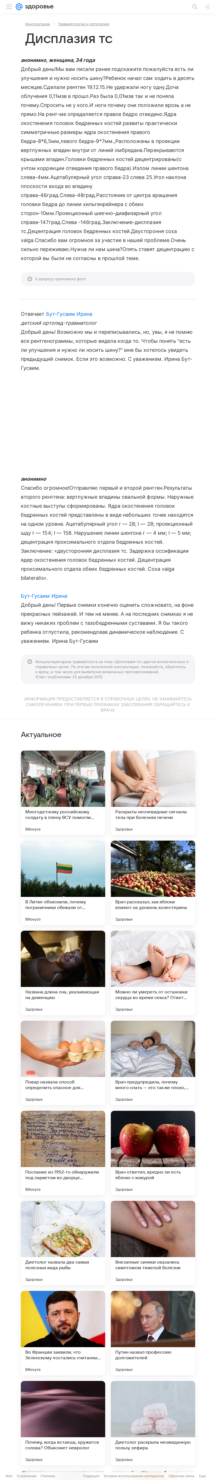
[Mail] (19, 7)
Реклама (48, 1476)
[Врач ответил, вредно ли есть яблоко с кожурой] (153, 1153)
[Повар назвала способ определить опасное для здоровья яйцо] (63, 1063)
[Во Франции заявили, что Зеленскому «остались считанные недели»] (63, 1333)
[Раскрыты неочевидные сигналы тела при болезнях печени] (153, 793)
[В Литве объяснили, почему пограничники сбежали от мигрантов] (63, 883)
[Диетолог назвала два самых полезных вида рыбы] (63, 1243)
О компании (26, 1476)
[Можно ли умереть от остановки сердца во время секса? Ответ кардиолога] (153, 973)
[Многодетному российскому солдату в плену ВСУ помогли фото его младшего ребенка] (63, 793)
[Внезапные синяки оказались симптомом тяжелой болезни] (153, 1243)
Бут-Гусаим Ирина (69, 314)
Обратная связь (181, 1476)
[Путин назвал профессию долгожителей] (153, 1333)
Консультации (37, 24)
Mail (9, 1476)
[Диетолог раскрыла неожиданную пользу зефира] (153, 1423)
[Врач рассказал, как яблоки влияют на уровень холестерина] (153, 883)
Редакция (91, 1476)
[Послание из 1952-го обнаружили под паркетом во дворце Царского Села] (63, 1153)
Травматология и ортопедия (83, 24)
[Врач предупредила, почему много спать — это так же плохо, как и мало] (153, 1063)
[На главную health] (38, 7)
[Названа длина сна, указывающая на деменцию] (63, 973)
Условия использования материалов (134, 1476)
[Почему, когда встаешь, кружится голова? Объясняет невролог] (63, 1423)
